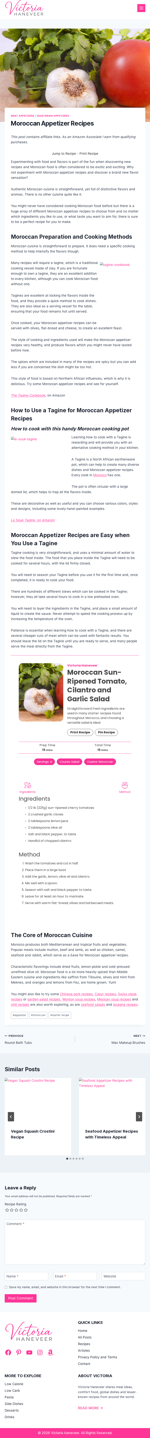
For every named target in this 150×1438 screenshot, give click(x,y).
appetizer (19, 1015)
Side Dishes (14, 1404)
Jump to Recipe (64, 154)
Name (12, 1276)
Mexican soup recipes (114, 999)
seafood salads (93, 1004)
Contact (84, 1364)
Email (60, 1276)
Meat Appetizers (22, 115)
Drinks (9, 1417)
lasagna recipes (125, 1004)
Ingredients (28, 792)
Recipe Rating (15, 1204)
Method (124, 792)
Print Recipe (88, 154)
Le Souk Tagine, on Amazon (33, 520)
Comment (15, 1224)
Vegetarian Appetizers (53, 115)
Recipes (84, 1344)
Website (110, 1276)
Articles (84, 1350)
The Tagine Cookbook (28, 395)
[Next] (139, 1116)
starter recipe (59, 1015)
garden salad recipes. (44, 999)
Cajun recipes (105, 994)
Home (82, 1331)
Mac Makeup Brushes (128, 1039)
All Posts (85, 1337)
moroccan (38, 1015)
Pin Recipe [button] (106, 732)
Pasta (9, 1397)
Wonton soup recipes (78, 999)
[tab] (67, 1159)
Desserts (12, 1410)
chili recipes (20, 1004)
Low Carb (12, 1391)
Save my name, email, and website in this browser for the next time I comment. (65, 1287)
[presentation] (38, 1100)
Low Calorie (14, 1384)
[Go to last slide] (11, 1116)
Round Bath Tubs (18, 1039)
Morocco (100, 475)
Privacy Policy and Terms (97, 1357)
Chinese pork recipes (76, 994)
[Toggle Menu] (141, 8)
